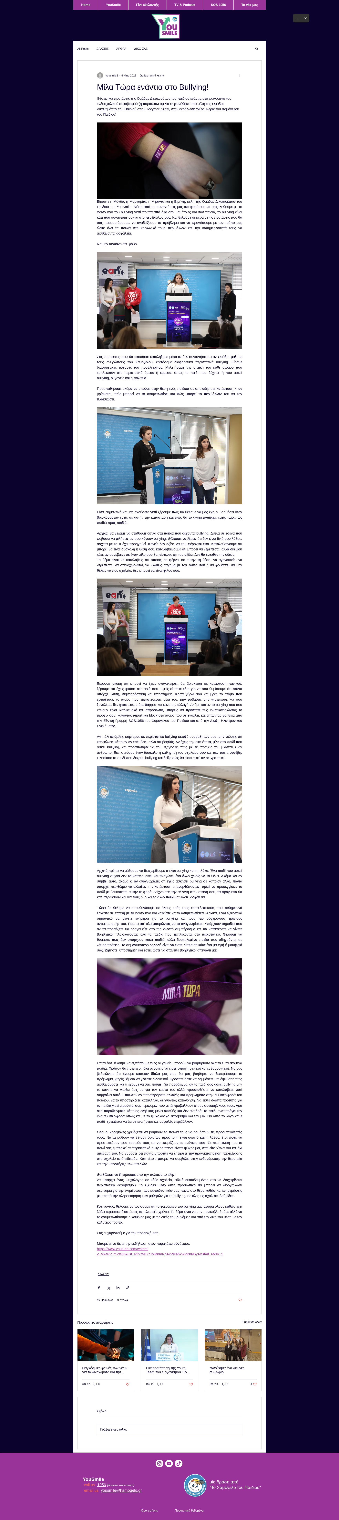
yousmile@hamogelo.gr (121, 1490)
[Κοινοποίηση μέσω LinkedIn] (118, 1288)
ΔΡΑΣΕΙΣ (102, 48)
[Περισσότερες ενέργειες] (239, 75)
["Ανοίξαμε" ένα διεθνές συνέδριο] (233, 1345)
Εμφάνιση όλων (252, 1321)
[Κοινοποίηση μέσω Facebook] (99, 1288)
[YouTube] (169, 1463)
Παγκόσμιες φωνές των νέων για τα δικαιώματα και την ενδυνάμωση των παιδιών (104, 1370)
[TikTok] (178, 1463)
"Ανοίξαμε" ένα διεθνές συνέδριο (227, 1370)
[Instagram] (159, 1463)
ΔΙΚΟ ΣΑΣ (141, 48)
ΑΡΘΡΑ (121, 48)
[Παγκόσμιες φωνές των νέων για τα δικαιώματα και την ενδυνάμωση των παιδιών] (105, 1345)
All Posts (83, 48)
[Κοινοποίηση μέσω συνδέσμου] (127, 1288)
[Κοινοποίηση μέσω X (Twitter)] (108, 1288)
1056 (101, 1485)
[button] (257, 48)
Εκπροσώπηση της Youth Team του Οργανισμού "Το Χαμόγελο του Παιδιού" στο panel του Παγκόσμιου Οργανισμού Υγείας (167, 1370)
